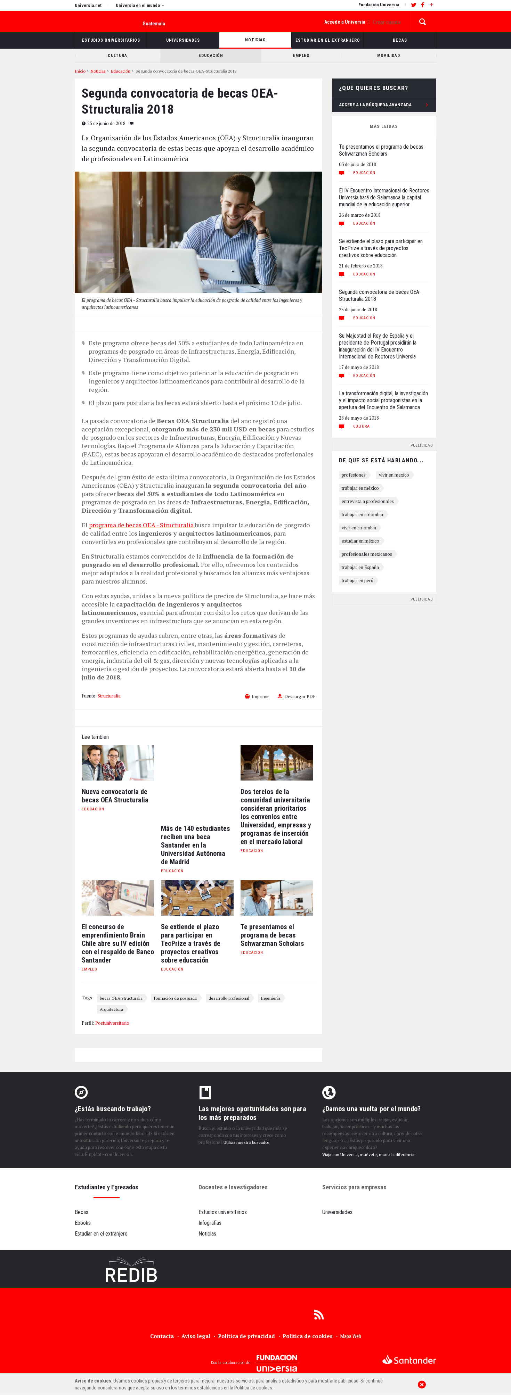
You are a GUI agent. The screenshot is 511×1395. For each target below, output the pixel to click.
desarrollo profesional (229, 998)
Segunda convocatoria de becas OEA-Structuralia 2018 (380, 295)
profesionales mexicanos (367, 554)
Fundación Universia (378, 4)
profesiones (354, 475)
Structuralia (109, 696)
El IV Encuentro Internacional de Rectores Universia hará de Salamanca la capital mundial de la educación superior (384, 197)
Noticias (207, 1233)
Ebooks (83, 1223)
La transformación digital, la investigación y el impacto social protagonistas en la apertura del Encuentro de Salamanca (383, 400)
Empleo (89, 969)
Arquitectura (111, 1009)
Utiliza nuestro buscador (246, 1142)
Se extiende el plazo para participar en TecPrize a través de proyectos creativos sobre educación (381, 248)
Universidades (337, 1212)
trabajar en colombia (362, 514)
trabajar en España (360, 567)
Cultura (361, 426)
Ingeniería (270, 998)
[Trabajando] (255, 1269)
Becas (81, 1212)
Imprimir (260, 696)
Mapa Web (350, 1336)
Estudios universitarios (222, 1212)
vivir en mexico (394, 475)
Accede (344, 22)
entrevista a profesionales (368, 501)
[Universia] (98, 1361)
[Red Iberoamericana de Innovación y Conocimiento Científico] (132, 1269)
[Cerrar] (422, 1384)
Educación (93, 809)
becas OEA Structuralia (121, 998)
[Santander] (409, 1359)
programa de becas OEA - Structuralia (142, 525)
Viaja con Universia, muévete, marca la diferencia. (368, 1154)
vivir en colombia (359, 528)
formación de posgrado (175, 998)
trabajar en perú (357, 580)
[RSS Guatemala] (319, 1314)
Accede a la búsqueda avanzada (375, 104)
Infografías (209, 1223)
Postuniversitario (112, 1023)
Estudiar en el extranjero (101, 1233)
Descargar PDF (299, 696)
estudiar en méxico (360, 541)
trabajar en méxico (360, 488)
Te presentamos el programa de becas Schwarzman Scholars (381, 150)
